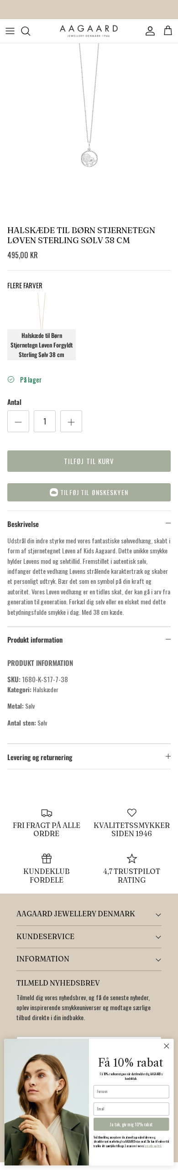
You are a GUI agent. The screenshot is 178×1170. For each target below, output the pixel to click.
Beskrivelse (23, 524)
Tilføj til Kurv (89, 461)
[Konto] (148, 31)
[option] (89, 132)
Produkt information (35, 639)
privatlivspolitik (153, 1146)
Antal (14, 402)
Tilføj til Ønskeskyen (94, 492)
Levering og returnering (39, 757)
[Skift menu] (10, 31)
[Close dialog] (166, 1046)
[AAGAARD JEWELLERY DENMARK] (89, 31)
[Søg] (30, 31)
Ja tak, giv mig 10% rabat (131, 1124)
